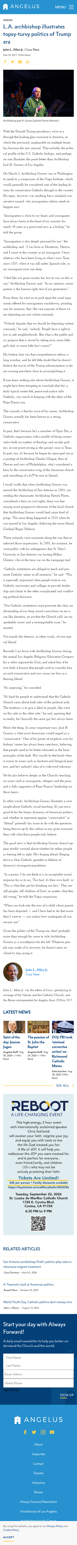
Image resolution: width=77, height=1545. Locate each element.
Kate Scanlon (59, 1071)
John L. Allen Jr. (13, 49)
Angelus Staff (10, 1052)
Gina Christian (11, 1272)
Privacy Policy (55, 1526)
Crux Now (32, 49)
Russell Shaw (11, 1290)
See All (62, 1085)
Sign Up (67, 1395)
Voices (7, 20)
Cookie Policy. (11, 1530)
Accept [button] (8, 1537)
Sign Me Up (11, 1390)
